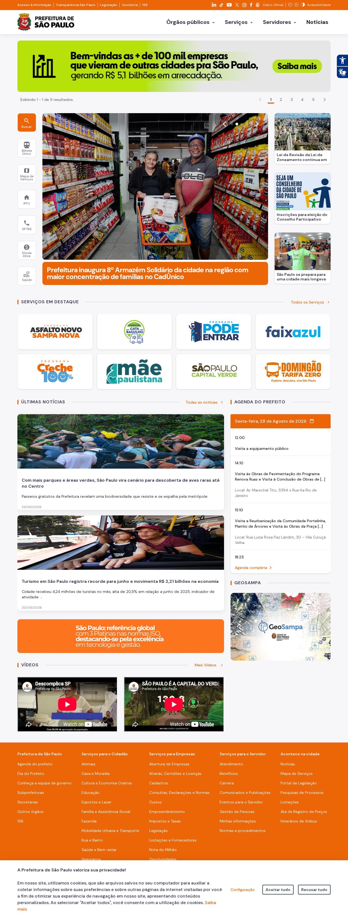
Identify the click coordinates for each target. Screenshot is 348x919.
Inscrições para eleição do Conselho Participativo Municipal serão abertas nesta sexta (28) (302, 217)
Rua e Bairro (92, 840)
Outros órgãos (30, 811)
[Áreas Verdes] (213, 371)
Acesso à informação (34, 5)
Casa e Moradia (96, 773)
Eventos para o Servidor (241, 802)
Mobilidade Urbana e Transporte (110, 830)
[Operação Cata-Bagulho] (134, 331)
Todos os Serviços (307, 302)
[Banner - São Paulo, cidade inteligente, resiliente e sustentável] (120, 636)
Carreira (227, 783)
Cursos (155, 802)
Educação (91, 792)
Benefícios (229, 773)
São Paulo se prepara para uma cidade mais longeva (301, 277)
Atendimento (231, 764)
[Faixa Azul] (293, 331)
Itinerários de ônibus (299, 821)
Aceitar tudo (278, 889)
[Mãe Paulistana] (134, 371)
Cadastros (158, 783)
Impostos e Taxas (165, 821)
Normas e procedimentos (243, 830)
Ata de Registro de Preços (304, 811)
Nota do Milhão (163, 849)
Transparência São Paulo (75, 5)
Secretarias (27, 802)
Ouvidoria (130, 5)
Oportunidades (162, 859)
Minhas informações (238, 821)
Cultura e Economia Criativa (107, 783)
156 (145, 5)
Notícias (288, 764)
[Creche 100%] (55, 371)
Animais (88, 764)
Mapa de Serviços (297, 773)
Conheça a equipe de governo (44, 783)
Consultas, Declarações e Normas (179, 792)
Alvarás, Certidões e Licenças (175, 773)
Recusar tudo (314, 889)
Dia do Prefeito (30, 773)
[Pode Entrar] (213, 331)
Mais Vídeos (206, 665)
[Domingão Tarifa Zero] (293, 371)
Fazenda (89, 821)
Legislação (108, 5)
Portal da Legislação (299, 783)
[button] (325, 99)
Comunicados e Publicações (245, 792)
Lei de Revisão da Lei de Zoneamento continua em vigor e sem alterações (302, 157)
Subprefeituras (30, 792)
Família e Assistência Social (106, 811)
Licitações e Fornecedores (173, 840)
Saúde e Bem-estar (99, 849)
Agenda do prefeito (34, 764)
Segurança (91, 859)
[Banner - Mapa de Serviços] (281, 626)
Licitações (290, 802)
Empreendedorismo (167, 811)
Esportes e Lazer (96, 802)
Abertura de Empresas (169, 764)
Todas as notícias (201, 402)
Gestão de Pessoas (237, 811)
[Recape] (55, 331)
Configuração (243, 889)
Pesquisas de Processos (302, 792)
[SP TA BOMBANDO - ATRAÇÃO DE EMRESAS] (174, 66)
